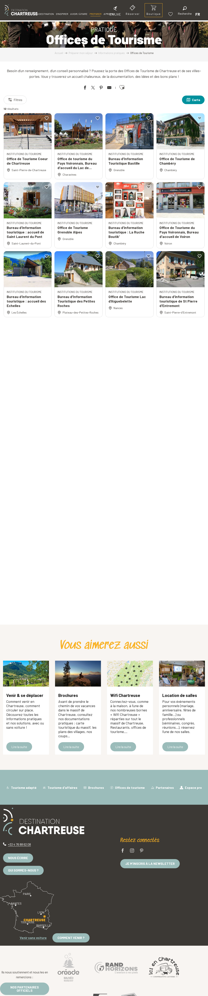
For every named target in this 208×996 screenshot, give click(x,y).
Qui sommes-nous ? (23, 870)
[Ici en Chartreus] (164, 967)
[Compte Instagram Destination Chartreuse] (132, 851)
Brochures (96, 787)
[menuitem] (21, 10)
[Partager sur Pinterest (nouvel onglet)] (101, 88)
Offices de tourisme (129, 787)
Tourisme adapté (23, 787)
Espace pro (193, 787)
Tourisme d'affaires (62, 787)
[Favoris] (171, 14)
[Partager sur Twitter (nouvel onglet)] (93, 88)
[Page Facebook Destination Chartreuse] (122, 851)
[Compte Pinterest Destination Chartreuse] (141, 851)
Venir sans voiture (33, 938)
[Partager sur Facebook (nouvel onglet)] (85, 88)
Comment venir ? (70, 938)
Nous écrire (18, 858)
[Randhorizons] (116, 967)
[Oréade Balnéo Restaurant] (68, 967)
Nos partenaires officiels (24, 988)
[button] (184, 11)
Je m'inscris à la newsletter (150, 863)
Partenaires (164, 787)
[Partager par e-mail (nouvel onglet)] (109, 88)
